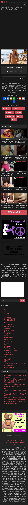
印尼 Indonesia (8, 313)
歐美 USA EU (7, 339)
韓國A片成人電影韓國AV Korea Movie (14, 363)
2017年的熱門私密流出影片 (17, 442)
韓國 (14, 119)
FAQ (21, 440)
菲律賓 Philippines (9, 352)
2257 (14, 444)
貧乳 (5, 356)
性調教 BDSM (8, 324)
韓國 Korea (10, 112)
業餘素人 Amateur (19, 109)
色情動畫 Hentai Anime (10, 350)
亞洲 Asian (7, 109)
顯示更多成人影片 (14, 212)
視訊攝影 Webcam (9, 354)
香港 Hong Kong (8, 365)
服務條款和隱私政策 (11, 440)
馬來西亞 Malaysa (9, 367)
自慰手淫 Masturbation (10, 348)
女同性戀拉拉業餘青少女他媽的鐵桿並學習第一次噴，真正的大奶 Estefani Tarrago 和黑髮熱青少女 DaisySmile (15, 381)
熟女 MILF (6, 343)
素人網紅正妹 (7, 347)
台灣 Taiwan (7, 317)
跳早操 (20, 116)
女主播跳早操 (10, 116)
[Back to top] (23, 500)
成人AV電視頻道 (8, 328)
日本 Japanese (8, 332)
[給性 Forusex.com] (11, 3)
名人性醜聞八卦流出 (9, 319)
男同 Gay (6, 345)
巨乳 (5, 322)
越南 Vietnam (7, 358)
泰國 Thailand (8, 341)
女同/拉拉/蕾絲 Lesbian (10, 321)
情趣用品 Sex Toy (9, 326)
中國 (5, 309)
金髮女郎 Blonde (8, 360)
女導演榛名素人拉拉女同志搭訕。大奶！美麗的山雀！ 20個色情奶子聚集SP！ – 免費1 (15, 386)
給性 (7, 448)
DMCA (5, 442)
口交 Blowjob (7, 315)
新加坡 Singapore (9, 330)
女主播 (19, 112)
